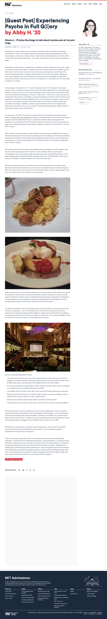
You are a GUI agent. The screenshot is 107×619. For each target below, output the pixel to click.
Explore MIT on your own (60, 592)
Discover (8, 589)
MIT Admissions (17, 578)
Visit (55, 589)
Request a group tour (60, 603)
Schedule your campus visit (61, 598)
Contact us (73, 593)
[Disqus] (41, 499)
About (85, 612)
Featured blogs (91, 596)
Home (7, 13)
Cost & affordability (44, 593)
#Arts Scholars (17, 459)
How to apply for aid (44, 596)
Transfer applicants (27, 600)
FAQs (72, 591)
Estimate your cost (43, 591)
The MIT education (11, 593)
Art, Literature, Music (24, 47)
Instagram (99, 614)
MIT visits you (58, 601)
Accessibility (92, 612)
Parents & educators (27, 602)
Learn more (8, 598)
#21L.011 (8, 459)
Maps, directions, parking (59, 606)
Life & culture (9, 596)
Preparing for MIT (26, 595)
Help (71, 589)
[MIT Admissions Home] (13, 4)
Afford (40, 589)
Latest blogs (91, 593)
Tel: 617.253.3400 (77, 612)
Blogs (12, 13)
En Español (92, 614)
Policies (100, 612)
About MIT (8, 591)
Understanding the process (27, 592)
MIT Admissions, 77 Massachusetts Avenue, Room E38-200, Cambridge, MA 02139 (50, 612)
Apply (23, 589)
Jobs (85, 614)
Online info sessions (60, 595)
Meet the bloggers (92, 591)
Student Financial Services (43, 599)
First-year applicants (27, 597)
